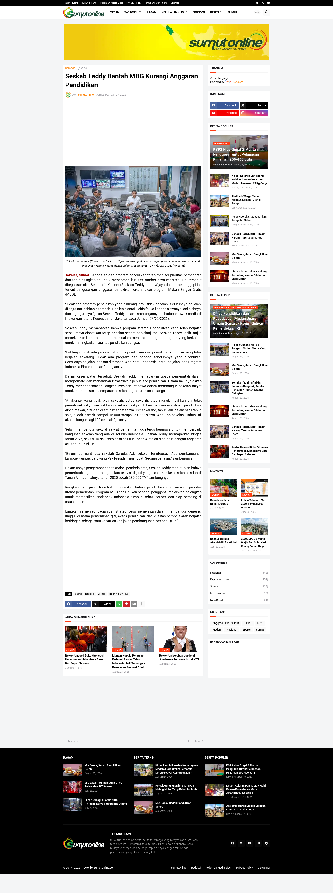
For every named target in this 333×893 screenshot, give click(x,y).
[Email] (134, 604)
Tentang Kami (70, 3)
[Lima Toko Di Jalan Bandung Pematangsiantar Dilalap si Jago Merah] (219, 276)
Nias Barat (239, 600)
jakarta (82, 68)
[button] (257, 12)
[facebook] (257, 3)
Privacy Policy (133, 3)
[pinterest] (266, 843)
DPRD (248, 623)
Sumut (232, 12)
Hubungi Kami (89, 3)
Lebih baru (72, 741)
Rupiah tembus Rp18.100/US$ (219, 502)
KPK (259, 623)
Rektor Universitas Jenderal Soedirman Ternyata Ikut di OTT (179, 657)
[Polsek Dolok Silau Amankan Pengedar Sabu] (219, 221)
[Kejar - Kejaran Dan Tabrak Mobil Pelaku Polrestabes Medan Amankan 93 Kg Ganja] (219, 180)
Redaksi (196, 867)
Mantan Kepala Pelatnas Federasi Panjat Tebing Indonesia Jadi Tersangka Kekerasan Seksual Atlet (128, 661)
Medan (114, 12)
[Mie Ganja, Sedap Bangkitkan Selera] (219, 258)
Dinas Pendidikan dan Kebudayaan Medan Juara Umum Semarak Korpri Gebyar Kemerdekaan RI (176, 769)
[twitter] (263, 3)
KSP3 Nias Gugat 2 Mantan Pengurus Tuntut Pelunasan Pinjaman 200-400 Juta (243, 769)
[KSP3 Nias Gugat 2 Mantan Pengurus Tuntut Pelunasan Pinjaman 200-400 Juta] (214, 770)
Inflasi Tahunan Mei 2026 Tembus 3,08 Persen (253, 504)
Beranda (70, 68)
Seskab (101, 594)
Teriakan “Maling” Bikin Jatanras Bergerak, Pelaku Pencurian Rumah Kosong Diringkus (248, 388)
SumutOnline (178, 867)
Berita (214, 12)
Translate (237, 81)
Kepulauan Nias (173, 12)
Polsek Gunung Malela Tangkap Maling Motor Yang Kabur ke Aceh (249, 348)
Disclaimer (264, 867)
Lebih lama (194, 741)
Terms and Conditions (156, 3)
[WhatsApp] (119, 604)
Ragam (151, 12)
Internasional (239, 593)
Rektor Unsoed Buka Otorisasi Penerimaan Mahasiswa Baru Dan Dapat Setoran (84, 659)
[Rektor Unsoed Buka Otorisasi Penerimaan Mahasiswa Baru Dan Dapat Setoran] (219, 451)
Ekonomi (199, 12)
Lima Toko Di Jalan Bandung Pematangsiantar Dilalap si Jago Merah (249, 275)
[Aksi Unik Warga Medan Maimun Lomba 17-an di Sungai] (219, 201)
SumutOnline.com (104, 867)
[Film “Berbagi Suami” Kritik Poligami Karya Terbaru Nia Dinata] (72, 804)
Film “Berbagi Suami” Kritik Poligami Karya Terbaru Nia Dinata (106, 802)
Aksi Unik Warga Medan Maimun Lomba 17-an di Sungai (246, 200)
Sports (247, 629)
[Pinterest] (126, 604)
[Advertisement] (99, 131)
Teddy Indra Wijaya (119, 594)
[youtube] (268, 3)
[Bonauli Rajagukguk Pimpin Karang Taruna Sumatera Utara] (219, 238)
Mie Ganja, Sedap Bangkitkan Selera (250, 256)
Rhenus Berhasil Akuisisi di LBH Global (223, 540)
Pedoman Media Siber (111, 3)
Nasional (90, 594)
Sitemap (175, 3)
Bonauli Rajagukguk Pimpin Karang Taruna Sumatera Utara (248, 237)
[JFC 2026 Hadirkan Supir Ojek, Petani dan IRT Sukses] (72, 787)
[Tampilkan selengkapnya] (141, 604)
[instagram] (258, 843)
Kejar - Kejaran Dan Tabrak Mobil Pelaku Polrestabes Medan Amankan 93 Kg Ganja (250, 179)
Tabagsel (131, 12)
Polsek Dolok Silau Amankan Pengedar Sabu (249, 218)
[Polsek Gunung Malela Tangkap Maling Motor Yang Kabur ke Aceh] (219, 349)
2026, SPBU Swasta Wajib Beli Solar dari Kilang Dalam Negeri (253, 542)
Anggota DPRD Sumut (226, 623)
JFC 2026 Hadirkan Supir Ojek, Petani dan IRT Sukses (103, 784)
